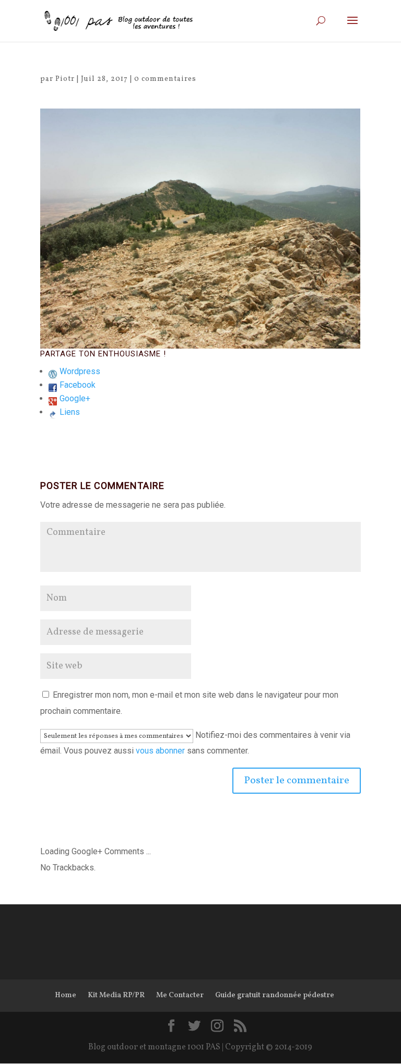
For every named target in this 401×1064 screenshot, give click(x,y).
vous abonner (160, 751)
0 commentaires (165, 79)
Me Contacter (180, 995)
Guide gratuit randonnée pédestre (274, 995)
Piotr (65, 79)
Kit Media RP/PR (116, 995)
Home (65, 995)
